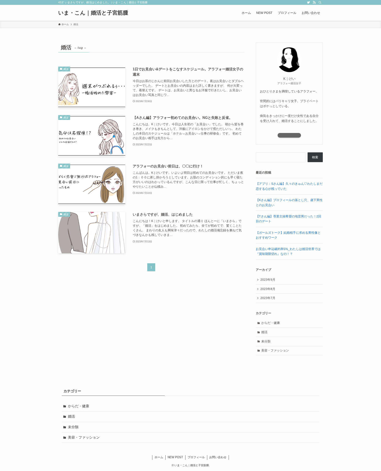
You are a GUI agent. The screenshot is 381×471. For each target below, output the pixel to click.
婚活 (264, 332)
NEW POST (175, 457)
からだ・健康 (270, 323)
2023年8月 (267, 289)
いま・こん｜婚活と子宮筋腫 (93, 12)
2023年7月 (267, 298)
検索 (315, 157)
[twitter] (308, 2)
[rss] (314, 2)
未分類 (266, 341)
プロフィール (196, 457)
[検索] (320, 2)
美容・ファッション (275, 350)
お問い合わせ (217, 457)
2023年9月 (267, 279)
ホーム (159, 457)
